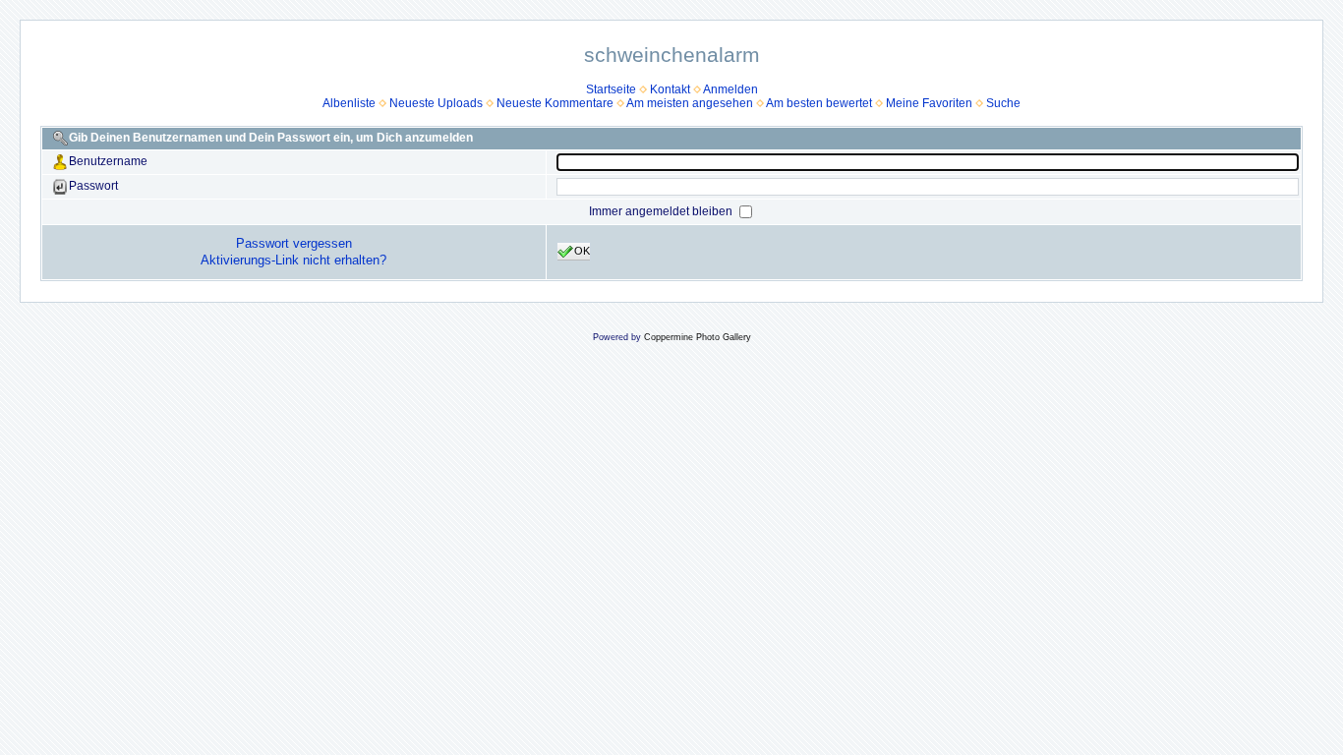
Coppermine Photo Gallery (697, 337)
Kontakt (670, 89)
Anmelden (730, 89)
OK (582, 251)
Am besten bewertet (819, 103)
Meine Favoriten (929, 103)
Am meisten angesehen (689, 103)
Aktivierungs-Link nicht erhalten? (293, 260)
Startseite (611, 89)
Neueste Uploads (436, 103)
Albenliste (349, 103)
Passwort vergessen (294, 243)
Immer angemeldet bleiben (662, 211)
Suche (1003, 103)
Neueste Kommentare (554, 103)
